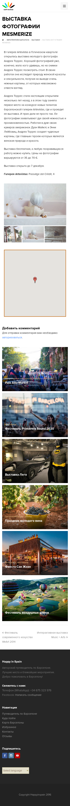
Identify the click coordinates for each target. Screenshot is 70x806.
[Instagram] (11, 755)
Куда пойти (8, 718)
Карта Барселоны (13, 722)
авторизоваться (12, 337)
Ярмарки (48, 378)
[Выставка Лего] (35, 461)
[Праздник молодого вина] (35, 507)
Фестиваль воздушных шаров (27, 613)
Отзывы (7, 736)
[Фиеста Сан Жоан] (35, 553)
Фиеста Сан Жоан (18, 567)
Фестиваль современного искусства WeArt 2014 (17, 637)
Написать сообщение (28, 695)
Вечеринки (10, 562)
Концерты (38, 378)
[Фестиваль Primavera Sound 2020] (35, 415)
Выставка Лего (16, 475)
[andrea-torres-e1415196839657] (35, 204)
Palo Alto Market (16, 383)
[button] (35, 280)
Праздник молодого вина (23, 521)
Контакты (8, 731)
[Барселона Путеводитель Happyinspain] (8, 6)
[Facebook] (5, 755)
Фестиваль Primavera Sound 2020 (29, 429)
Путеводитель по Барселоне (19, 713)
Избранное (9, 727)
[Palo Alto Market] (35, 369)
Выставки (10, 470)
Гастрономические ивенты (18, 378)
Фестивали (10, 424)
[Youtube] (17, 755)
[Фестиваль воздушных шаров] (35, 599)
